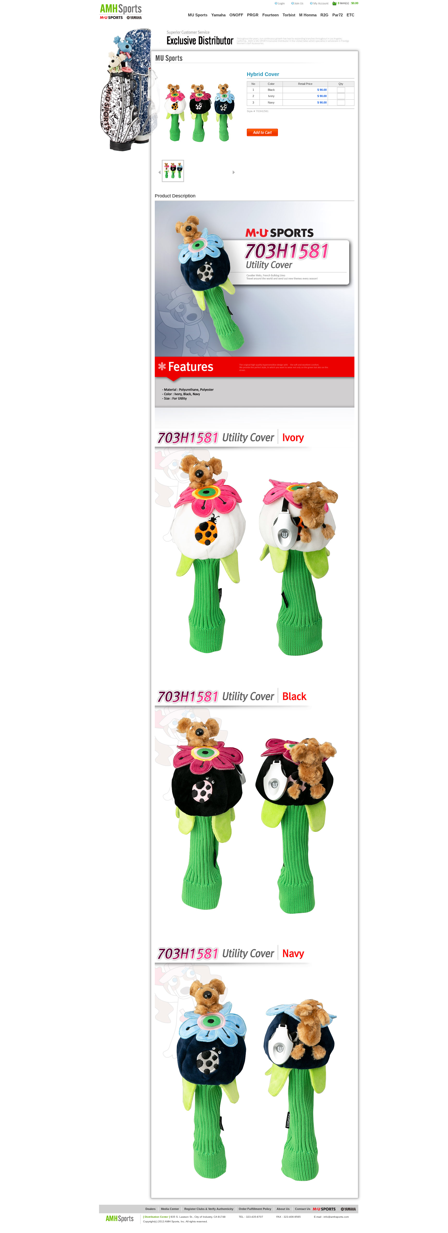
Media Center (170, 1208)
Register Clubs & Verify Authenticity (208, 1208)
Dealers (150, 1208)
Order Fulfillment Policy (255, 1208)
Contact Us (302, 1208)
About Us (283, 1208)
